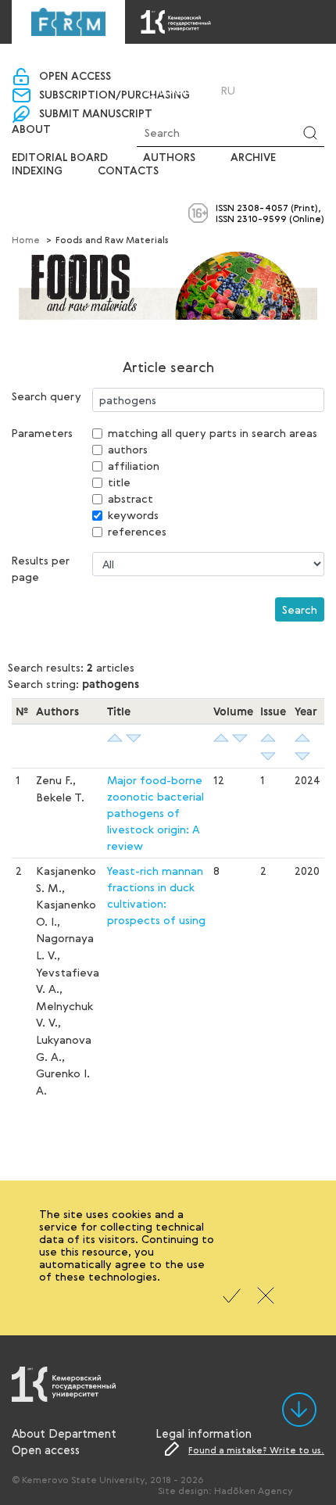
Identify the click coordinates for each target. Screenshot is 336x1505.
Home (26, 239)
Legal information (203, 1433)
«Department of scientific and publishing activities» (167, 63)
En (249, 90)
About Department (64, 1433)
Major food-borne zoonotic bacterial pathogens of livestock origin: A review (155, 812)
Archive (253, 157)
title (119, 482)
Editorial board (60, 157)
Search (299, 609)
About (31, 129)
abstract (130, 498)
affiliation (133, 465)
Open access (75, 76)
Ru (228, 90)
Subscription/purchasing (114, 95)
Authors (169, 157)
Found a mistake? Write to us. (256, 1449)
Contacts (128, 171)
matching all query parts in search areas (212, 432)
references (137, 531)
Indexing (37, 171)
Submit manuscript (95, 114)
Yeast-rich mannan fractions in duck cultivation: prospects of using (156, 895)
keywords (133, 514)
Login (175, 90)
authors (128, 449)
